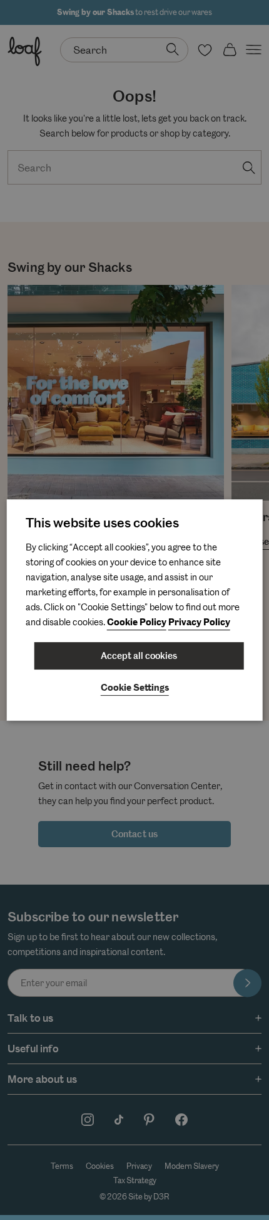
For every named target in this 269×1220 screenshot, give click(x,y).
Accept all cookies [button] (139, 655)
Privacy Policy (199, 622)
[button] (135, 689)
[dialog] (135, 610)
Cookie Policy (136, 622)
